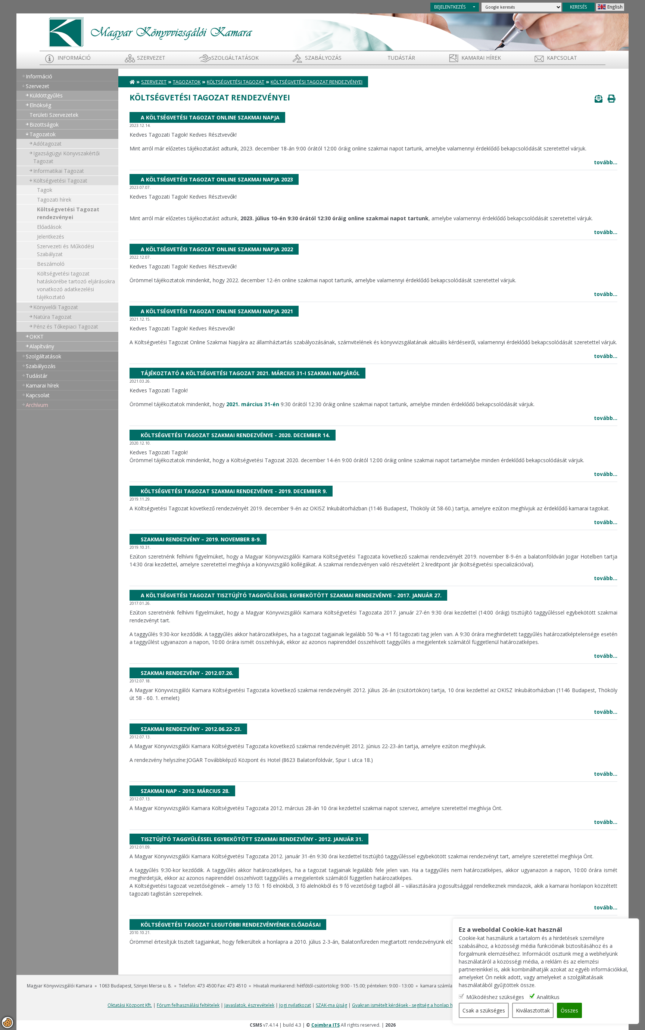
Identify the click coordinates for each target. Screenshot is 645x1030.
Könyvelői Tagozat (55, 307)
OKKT (36, 336)
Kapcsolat (562, 57)
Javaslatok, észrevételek (249, 1005)
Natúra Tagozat (52, 316)
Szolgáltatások (235, 57)
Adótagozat (47, 143)
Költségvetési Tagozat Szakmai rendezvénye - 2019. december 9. (234, 491)
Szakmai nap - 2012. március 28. (185, 790)
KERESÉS (578, 7)
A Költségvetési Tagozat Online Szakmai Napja (210, 117)
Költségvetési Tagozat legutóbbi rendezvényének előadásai (231, 924)
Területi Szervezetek (53, 114)
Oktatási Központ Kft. (130, 1005)
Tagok (44, 189)
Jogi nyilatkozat (295, 1005)
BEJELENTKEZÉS (450, 7)
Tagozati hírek (54, 199)
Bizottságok (44, 124)
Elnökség (40, 105)
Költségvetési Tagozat (60, 180)
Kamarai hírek (481, 57)
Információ (74, 57)
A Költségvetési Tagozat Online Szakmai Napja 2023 (217, 179)
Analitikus (548, 996)
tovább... (605, 162)
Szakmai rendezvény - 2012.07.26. (187, 672)
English (615, 7)
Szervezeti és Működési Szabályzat (65, 250)
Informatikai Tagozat (58, 170)
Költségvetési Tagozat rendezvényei (68, 213)
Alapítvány (41, 346)
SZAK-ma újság (331, 1005)
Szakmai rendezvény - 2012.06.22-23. (191, 728)
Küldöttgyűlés (46, 95)
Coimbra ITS (325, 1025)
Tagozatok (42, 134)
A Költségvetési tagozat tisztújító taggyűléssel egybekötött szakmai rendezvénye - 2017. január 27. (291, 595)
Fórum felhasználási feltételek (188, 1005)
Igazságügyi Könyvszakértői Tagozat (66, 157)
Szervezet (151, 57)
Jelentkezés (50, 236)
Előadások (49, 226)
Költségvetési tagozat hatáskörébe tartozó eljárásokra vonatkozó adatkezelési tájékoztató (76, 285)
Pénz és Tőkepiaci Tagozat (65, 326)
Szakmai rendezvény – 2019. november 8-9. (201, 539)
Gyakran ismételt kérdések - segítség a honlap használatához (416, 1005)
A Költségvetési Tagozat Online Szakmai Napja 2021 (217, 311)
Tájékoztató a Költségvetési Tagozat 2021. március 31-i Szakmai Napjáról (250, 373)
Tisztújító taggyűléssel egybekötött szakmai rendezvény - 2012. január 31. (252, 839)
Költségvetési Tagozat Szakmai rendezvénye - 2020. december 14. (235, 435)
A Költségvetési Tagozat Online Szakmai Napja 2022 (217, 249)
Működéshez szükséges (495, 996)
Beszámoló (51, 263)
